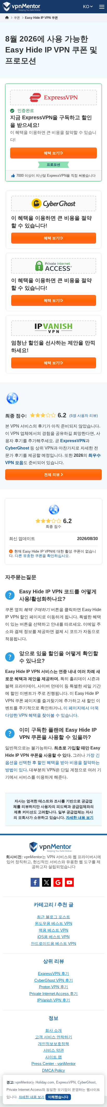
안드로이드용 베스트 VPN (53, 943)
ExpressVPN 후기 (53, 973)
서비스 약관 (53, 1050)
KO (86, 6)
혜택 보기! (52, 153)
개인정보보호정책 (53, 1043)
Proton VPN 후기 (53, 987)
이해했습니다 (58, 1097)
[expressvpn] (53, 132)
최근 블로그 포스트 (53, 917)
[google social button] (58, 882)
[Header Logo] (22, 6)
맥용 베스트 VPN (53, 930)
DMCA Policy (53, 1070)
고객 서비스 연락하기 (53, 1037)
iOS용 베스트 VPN (53, 936)
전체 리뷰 (52, 474)
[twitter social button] (46, 882)
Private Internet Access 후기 (53, 993)
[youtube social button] (69, 882)
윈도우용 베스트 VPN (53, 923)
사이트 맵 (53, 1057)
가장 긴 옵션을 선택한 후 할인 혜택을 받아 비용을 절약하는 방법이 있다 (52, 762)
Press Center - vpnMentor (53, 1063)
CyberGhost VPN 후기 (53, 980)
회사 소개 (53, 1030)
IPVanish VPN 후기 (53, 1000)
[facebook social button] (35, 882)
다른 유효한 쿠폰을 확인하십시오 (42, 556)
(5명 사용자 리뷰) (83, 415)
